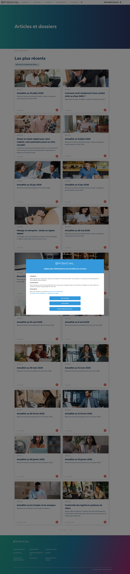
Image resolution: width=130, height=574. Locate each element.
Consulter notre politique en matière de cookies (44, 293)
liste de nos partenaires (56, 291)
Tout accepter (65, 298)
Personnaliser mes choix (65, 309)
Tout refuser (65, 303)
